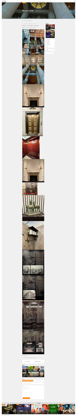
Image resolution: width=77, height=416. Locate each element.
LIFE (46, 45)
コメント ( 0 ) (27, 380)
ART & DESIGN (24, 355)
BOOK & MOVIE (47, 41)
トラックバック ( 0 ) (39, 380)
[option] (9, 409)
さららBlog (4, 1)
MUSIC (3, 404)
